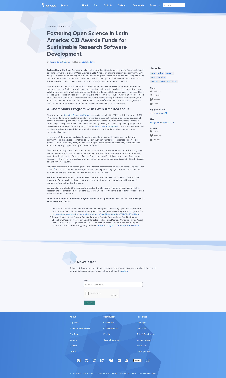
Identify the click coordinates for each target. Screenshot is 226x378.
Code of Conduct (111, 340)
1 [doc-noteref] (104, 100)
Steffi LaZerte (88, 62)
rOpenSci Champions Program (77, 115)
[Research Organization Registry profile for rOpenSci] (119, 360)
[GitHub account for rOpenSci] (86, 360)
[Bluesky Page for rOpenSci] (111, 360)
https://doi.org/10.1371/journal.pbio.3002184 (117, 225)
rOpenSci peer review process (105, 126)
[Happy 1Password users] (147, 360)
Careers (73, 340)
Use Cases (142, 328)
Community (138, 5)
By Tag (156, 131)
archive (124, 271)
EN (64, 5)
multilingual (172, 81)
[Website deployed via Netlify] (137, 360)
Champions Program (158, 81)
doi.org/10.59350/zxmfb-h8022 (161, 123)
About (85, 5)
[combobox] (174, 5)
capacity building (158, 77)
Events (106, 334)
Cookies (152, 373)
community (169, 73)
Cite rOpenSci (143, 351)
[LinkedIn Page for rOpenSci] (102, 360)
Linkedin (157, 95)
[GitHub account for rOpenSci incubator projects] (127, 360)
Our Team (74, 334)
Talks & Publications (146, 334)
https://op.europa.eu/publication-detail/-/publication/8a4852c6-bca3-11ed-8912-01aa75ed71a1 (94, 214)
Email (156, 104)
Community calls (110, 328)
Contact (73, 351)
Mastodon (157, 91)
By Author (157, 136)
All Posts (157, 140)
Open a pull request (157, 113)
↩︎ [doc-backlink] (139, 214)
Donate (73, 345)
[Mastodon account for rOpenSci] (94, 360)
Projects (108, 5)
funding (160, 73)
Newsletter (142, 345)
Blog (96, 5)
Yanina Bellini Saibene (60, 62)
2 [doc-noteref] (54, 169)
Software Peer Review (80, 328)
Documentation (144, 340)
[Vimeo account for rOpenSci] (78, 360)
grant (153, 73)
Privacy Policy (143, 373)
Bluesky (157, 99)
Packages (122, 5)
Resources (155, 5)
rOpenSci (74, 322)
